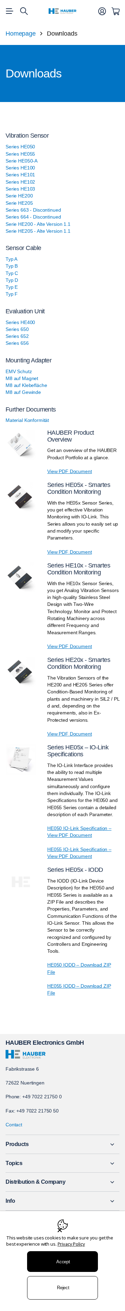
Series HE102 (20, 182)
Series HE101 (20, 174)
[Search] (24, 11)
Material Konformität (27, 420)
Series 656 (17, 343)
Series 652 (17, 336)
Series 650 (17, 329)
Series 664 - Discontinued (33, 217)
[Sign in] (102, 11)
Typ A (11, 259)
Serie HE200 (19, 196)
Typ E (12, 287)
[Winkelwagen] (115, 11)
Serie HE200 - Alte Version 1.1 (38, 224)
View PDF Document (69, 471)
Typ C (12, 273)
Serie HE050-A (22, 161)
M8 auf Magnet (22, 378)
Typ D (12, 280)
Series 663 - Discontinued (33, 210)
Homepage (21, 33)
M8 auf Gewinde (23, 392)
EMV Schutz (19, 371)
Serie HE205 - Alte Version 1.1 (38, 231)
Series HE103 (20, 189)
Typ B (12, 266)
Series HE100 (20, 167)
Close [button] (62, 1144)
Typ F (12, 294)
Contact (14, 1124)
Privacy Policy (71, 1244)
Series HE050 (20, 146)
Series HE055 (20, 154)
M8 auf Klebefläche (26, 385)
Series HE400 (20, 322)
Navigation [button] (9, 11)
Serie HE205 (19, 203)
